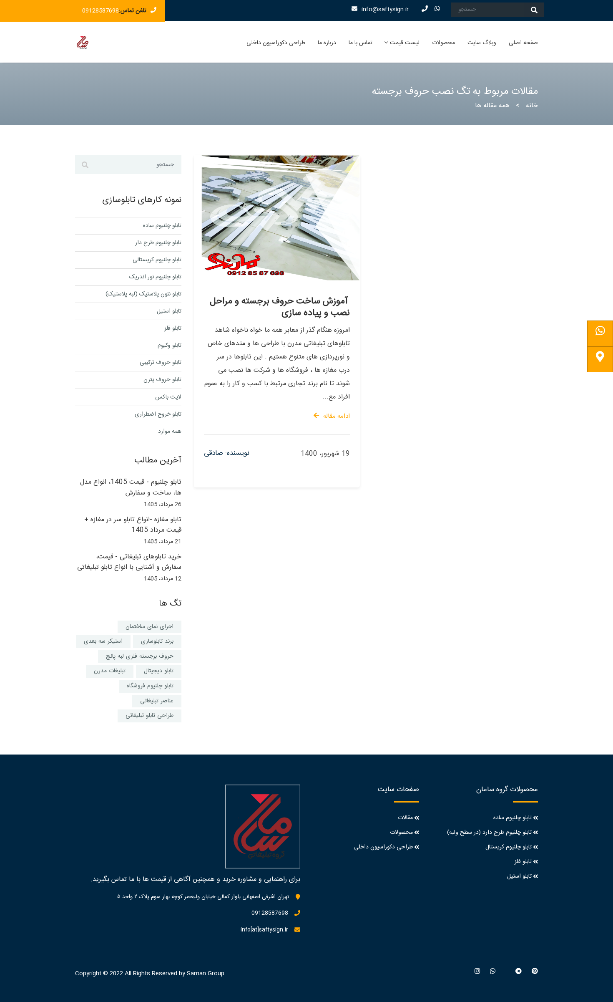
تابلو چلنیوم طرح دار (158, 243)
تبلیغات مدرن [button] (110, 671)
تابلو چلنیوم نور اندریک (155, 277)
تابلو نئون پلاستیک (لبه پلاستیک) (143, 294)
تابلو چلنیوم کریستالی (157, 260)
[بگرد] (534, 10)
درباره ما (327, 43)
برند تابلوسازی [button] (157, 641)
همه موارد (169, 432)
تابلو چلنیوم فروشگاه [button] (150, 686)
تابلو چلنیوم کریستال (508, 847)
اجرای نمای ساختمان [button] (149, 627)
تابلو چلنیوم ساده (162, 226)
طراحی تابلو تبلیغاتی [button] (149, 716)
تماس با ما (360, 43)
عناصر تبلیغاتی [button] (156, 701)
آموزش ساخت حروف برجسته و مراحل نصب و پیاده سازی (280, 307)
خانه (532, 105)
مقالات (405, 818)
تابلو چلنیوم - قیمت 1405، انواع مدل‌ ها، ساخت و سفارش (130, 488)
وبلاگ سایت (481, 43)
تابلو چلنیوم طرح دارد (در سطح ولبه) (489, 833)
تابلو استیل (169, 311)
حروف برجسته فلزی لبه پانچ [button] (139, 656)
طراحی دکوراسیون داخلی (275, 43)
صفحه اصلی (523, 43)
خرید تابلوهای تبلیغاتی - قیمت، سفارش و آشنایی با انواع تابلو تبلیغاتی (129, 562)
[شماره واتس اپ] (600, 333)
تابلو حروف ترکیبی (160, 363)
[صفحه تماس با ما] (600, 359)
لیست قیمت (405, 43)
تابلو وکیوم (169, 346)
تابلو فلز (172, 328)
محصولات (443, 43)
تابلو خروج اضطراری (158, 414)
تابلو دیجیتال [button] (158, 671)
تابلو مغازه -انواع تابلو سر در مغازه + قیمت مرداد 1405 (132, 525)
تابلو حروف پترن (162, 380)
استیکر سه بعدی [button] (103, 641)
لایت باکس (168, 397)
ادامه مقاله (336, 416)
